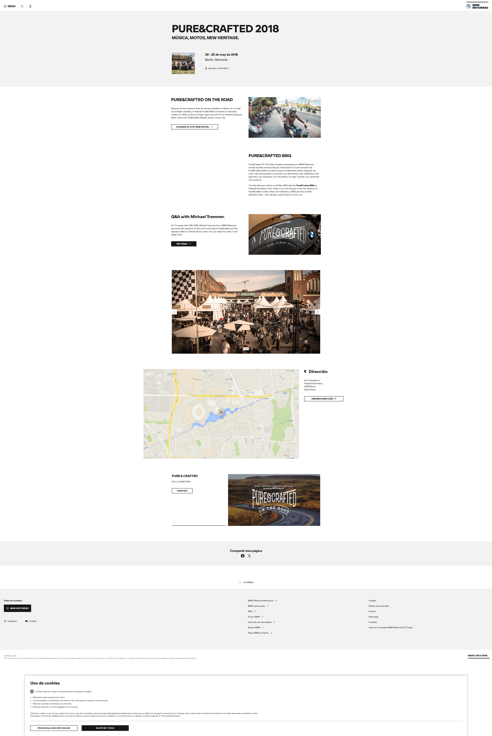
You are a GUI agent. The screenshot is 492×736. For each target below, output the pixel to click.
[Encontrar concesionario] (30, 5)
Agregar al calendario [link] (218, 68)
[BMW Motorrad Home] (477, 6)
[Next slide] (317, 311)
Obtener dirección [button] (322, 398)
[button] (10, 6)
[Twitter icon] (249, 556)
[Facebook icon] (243, 556)
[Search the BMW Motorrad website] (22, 5)
